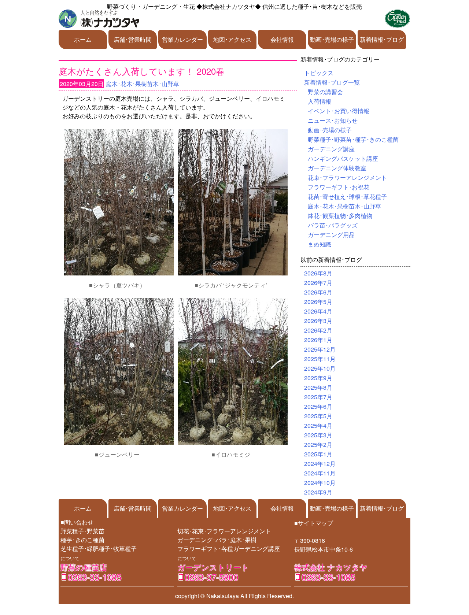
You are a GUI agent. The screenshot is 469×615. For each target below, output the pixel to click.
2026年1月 (318, 340)
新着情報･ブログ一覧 (332, 82)
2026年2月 (318, 330)
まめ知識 (319, 244)
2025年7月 (318, 397)
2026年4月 (318, 311)
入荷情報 (319, 101)
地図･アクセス (232, 39)
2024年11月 (320, 473)
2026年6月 (318, 292)
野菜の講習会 (325, 92)
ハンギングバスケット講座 (343, 158)
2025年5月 (318, 416)
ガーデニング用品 (331, 234)
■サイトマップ (313, 523)
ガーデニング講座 (331, 149)
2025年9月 (318, 378)
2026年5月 (318, 301)
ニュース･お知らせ (333, 120)
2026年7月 (318, 282)
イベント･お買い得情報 (338, 111)
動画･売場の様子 (332, 39)
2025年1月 (318, 454)
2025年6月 (318, 406)
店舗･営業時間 (133, 39)
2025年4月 (318, 425)
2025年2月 (318, 444)
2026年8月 (318, 273)
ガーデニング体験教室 (337, 168)
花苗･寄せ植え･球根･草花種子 (347, 196)
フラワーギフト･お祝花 (338, 187)
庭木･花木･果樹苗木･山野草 (142, 83)
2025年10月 (320, 368)
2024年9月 (318, 492)
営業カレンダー (182, 39)
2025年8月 (318, 387)
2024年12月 (320, 463)
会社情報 (282, 39)
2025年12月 (320, 349)
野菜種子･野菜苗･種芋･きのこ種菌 (353, 139)
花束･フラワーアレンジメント (347, 177)
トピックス (318, 72)
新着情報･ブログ (382, 39)
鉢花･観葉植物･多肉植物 (340, 215)
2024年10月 (320, 482)
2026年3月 (318, 320)
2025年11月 (320, 359)
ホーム (83, 39)
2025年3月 (318, 435)
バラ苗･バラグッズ (333, 225)
